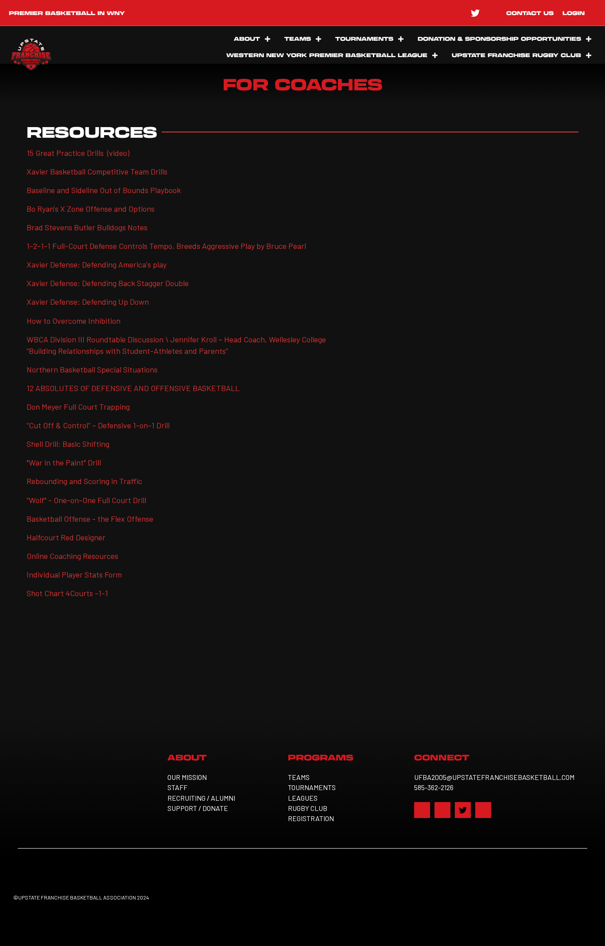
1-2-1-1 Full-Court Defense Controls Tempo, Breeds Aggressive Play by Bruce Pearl (166, 246)
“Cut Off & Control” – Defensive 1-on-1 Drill (98, 425)
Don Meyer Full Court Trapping (78, 406)
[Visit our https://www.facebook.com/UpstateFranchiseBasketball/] (422, 810)
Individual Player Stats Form (74, 574)
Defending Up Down (115, 301)
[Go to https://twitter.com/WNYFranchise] (475, 12)
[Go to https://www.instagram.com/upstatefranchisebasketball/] (457, 12)
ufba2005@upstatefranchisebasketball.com (494, 777)
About (247, 39)
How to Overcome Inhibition (73, 321)
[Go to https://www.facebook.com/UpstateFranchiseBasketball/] (439, 12)
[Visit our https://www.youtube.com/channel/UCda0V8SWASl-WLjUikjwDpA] (483, 810)
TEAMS (297, 39)
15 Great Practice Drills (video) (78, 153)
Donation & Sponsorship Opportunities (499, 39)
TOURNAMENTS (364, 39)
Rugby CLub (307, 808)
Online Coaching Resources (72, 556)
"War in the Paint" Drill (64, 462)
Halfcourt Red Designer (66, 537)
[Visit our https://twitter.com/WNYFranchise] (463, 810)
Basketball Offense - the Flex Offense (90, 518)
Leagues (303, 798)
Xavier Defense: (54, 283)
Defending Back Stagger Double (135, 283)
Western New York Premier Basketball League (326, 55)
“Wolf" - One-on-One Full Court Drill (86, 500)
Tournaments (312, 787)
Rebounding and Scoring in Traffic (84, 481)
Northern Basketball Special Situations (92, 369)
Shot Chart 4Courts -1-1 (67, 593)
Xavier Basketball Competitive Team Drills (97, 171)
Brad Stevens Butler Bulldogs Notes (87, 227)
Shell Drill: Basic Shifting (68, 444)
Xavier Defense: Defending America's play (97, 264)
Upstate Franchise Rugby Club (516, 55)
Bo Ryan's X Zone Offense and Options (91, 208)
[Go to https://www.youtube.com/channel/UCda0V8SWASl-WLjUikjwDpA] (493, 12)
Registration (311, 818)
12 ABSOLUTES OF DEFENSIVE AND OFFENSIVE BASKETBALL (134, 388)
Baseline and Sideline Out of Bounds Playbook (104, 190)
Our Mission (187, 777)
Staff (177, 787)
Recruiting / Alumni (201, 798)
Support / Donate (197, 808)
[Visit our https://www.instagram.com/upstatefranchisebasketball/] (442, 810)
